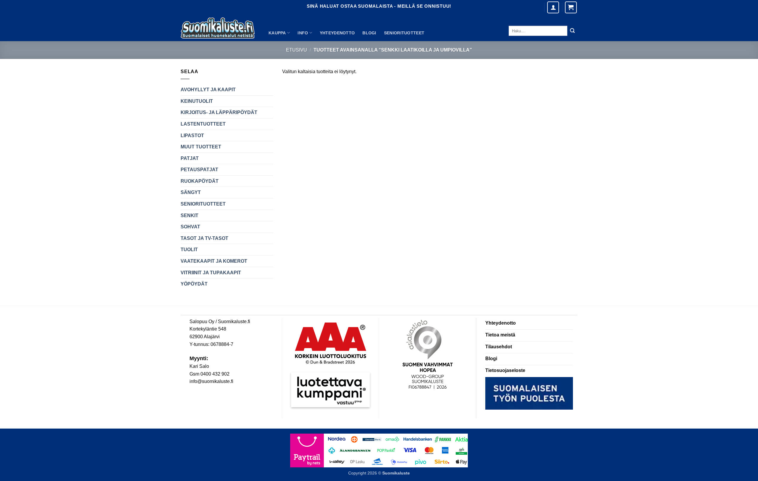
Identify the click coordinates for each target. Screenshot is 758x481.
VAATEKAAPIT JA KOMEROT (214, 261)
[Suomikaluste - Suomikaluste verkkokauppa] (218, 28)
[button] (571, 7)
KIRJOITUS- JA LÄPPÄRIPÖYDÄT (219, 112)
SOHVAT (190, 226)
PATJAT (190, 158)
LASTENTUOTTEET (203, 123)
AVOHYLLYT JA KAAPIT (208, 89)
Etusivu (296, 49)
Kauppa (277, 33)
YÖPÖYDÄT (194, 283)
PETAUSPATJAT (199, 169)
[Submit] (572, 31)
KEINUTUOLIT (197, 101)
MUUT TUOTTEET (201, 146)
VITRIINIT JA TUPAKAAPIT (211, 272)
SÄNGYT (191, 192)
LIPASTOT (192, 135)
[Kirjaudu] (553, 7)
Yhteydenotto (337, 33)
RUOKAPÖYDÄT (200, 181)
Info (303, 33)
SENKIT (189, 215)
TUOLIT (189, 249)
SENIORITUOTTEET (404, 33)
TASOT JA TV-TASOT (204, 238)
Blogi (369, 33)
